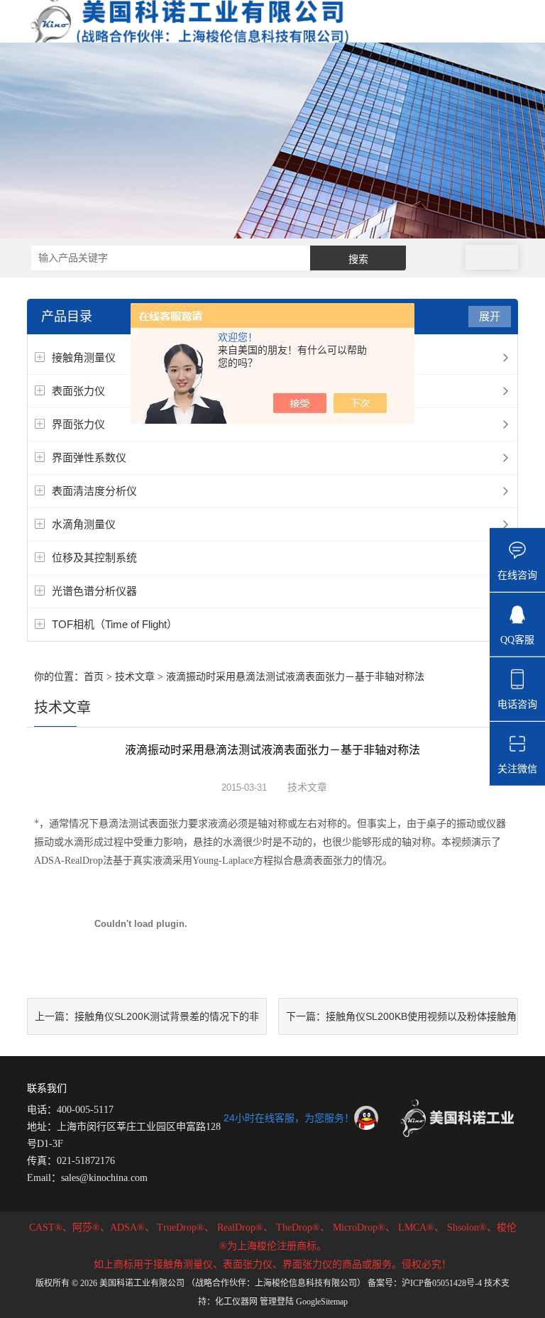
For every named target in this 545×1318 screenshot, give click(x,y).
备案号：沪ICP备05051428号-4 (425, 1283)
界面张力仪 (78, 424)
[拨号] (492, 257)
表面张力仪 (78, 391)
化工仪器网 (236, 1302)
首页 (94, 676)
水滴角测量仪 (84, 524)
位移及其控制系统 (94, 557)
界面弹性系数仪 (89, 457)
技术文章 (135, 676)
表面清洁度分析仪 (94, 491)
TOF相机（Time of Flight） (114, 624)
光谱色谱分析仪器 (94, 591)
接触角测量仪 (84, 357)
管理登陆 (277, 1302)
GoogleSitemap (322, 1302)
